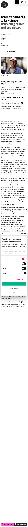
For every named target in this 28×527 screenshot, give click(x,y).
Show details (19, 279)
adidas (21, 181)
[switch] (24, 263)
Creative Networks (7, 123)
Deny (14, 292)
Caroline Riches (19, 306)
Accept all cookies (14, 283)
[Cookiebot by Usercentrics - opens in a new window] (19, 233)
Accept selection (14, 288)
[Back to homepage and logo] (4, 5)
